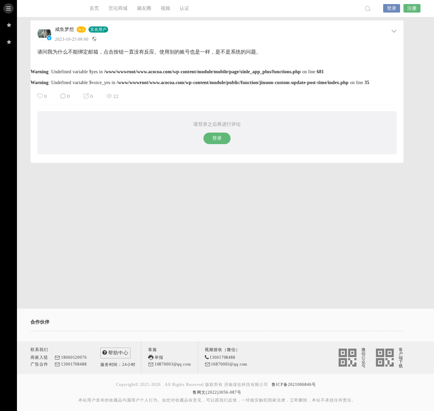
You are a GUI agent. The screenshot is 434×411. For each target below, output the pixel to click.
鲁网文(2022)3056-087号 (217, 392)
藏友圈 (144, 8)
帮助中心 (118, 352)
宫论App (47, 8)
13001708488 (73, 364)
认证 (184, 8)
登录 (391, 8)
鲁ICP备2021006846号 (294, 384)
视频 (165, 8)
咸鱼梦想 (64, 29)
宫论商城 (117, 8)
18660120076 (73, 357)
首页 (94, 8)
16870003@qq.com (173, 364)
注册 (412, 8)
